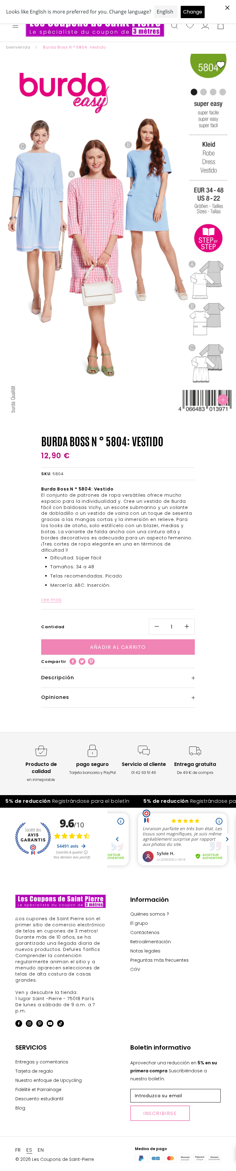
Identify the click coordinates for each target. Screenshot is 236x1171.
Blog (20, 1108)
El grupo (139, 923)
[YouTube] (50, 1024)
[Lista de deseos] (190, 26)
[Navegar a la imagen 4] (111, 404)
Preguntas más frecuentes (159, 960)
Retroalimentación (150, 942)
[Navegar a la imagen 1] (93, 404)
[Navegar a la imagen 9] (142, 404)
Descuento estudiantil (39, 1099)
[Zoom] (223, 399)
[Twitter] (82, 661)
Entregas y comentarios (41, 1062)
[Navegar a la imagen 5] (118, 404)
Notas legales (145, 951)
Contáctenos (144, 932)
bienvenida (18, 47)
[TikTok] (60, 1024)
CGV (135, 969)
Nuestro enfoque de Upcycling (48, 1080)
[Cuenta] (205, 26)
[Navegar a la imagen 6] (124, 404)
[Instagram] (29, 1024)
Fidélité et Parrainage (38, 1089)
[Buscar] (174, 26)
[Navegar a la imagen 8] (136, 404)
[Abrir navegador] (15, 26)
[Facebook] (72, 661)
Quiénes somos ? (149, 914)
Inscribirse (160, 1113)
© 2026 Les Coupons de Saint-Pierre (54, 1159)
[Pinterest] (91, 661)
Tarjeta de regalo (34, 1071)
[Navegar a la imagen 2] (99, 404)
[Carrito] (220, 26)
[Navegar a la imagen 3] (105, 404)
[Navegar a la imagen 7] (130, 404)
